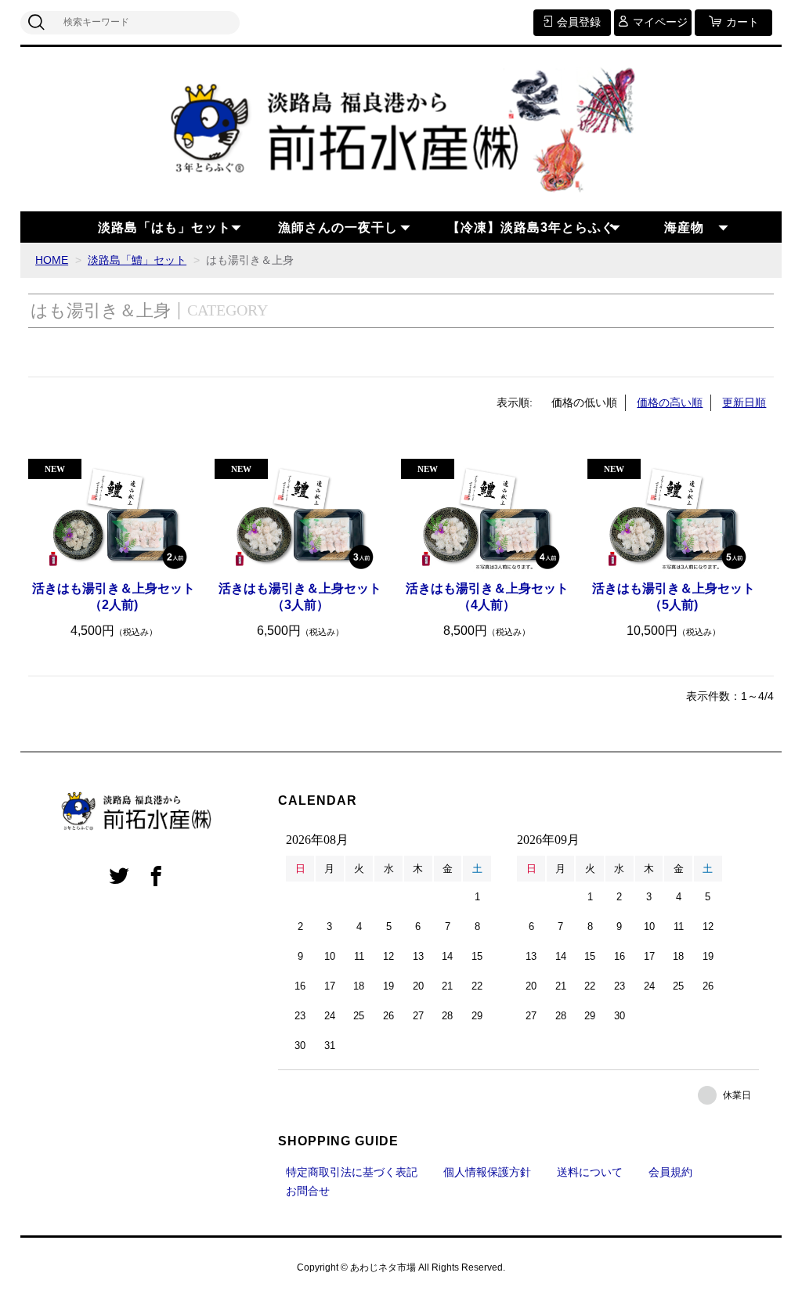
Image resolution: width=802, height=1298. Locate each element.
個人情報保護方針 (487, 1171)
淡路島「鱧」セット (137, 260)
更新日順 (744, 402)
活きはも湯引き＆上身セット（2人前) (113, 596)
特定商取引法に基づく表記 (351, 1171)
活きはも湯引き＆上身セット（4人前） (487, 596)
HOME (51, 260)
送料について (590, 1171)
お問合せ (308, 1190)
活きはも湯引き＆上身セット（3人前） (300, 596)
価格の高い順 (670, 402)
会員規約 (670, 1171)
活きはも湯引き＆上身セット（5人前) (673, 596)
